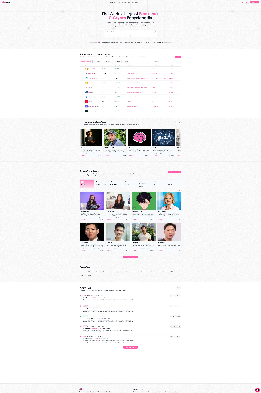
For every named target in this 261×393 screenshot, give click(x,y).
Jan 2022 (171, 106)
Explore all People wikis (129, 257)
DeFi (110, 35)
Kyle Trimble (95, 338)
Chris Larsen (130, 87)
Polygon (154, 78)
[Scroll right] (179, 122)
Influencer (157, 271)
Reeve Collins (130, 78)
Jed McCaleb (137, 87)
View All (177, 56)
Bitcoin (121, 35)
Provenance (155, 106)
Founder (83, 271)
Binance (90, 82)
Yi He (139, 82)
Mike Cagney (135, 106)
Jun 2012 (171, 87)
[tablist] (105, 61)
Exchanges (133, 35)
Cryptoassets (90, 295)
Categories (112, 2)
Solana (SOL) (91, 97)
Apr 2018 (171, 97)
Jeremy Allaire (130, 92)
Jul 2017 (171, 82)
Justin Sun (129, 101)
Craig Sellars (144, 78)
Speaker (98, 271)
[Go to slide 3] (180, 190)
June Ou (129, 106)
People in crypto (90, 305)
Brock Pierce (137, 78)
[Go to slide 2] (179, 190)
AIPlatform (172, 271)
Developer (106, 271)
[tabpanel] (130, 88)
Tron (89, 101)
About (136, 2)
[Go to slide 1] (178, 190)
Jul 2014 (171, 73)
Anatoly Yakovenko (131, 97)
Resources (130, 2)
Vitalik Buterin (130, 73)
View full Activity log (130, 347)
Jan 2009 (171, 68)
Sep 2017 (171, 101)
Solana (153, 97)
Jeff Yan (129, 111)
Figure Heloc (91, 106)
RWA (151, 271)
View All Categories (173, 171)
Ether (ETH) (91, 73)
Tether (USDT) (91, 78)
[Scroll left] (175, 122)
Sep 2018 (171, 92)
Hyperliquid (91, 111)
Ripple (153, 87)
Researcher (144, 271)
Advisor (113, 271)
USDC (89, 92)
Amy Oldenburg (96, 308)
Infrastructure (134, 271)
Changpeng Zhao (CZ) (132, 82)
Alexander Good (96, 328)
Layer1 (89, 275)
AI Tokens (116, 35)
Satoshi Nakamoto (131, 68)
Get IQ (154, 42)
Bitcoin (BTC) (91, 68)
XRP (89, 87)
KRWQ (93, 297)
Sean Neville (138, 92)
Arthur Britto (144, 87)
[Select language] (247, 2)
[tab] (86, 61)
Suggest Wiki (254, 2)
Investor (126, 271)
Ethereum (127, 35)
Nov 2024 (171, 111)
